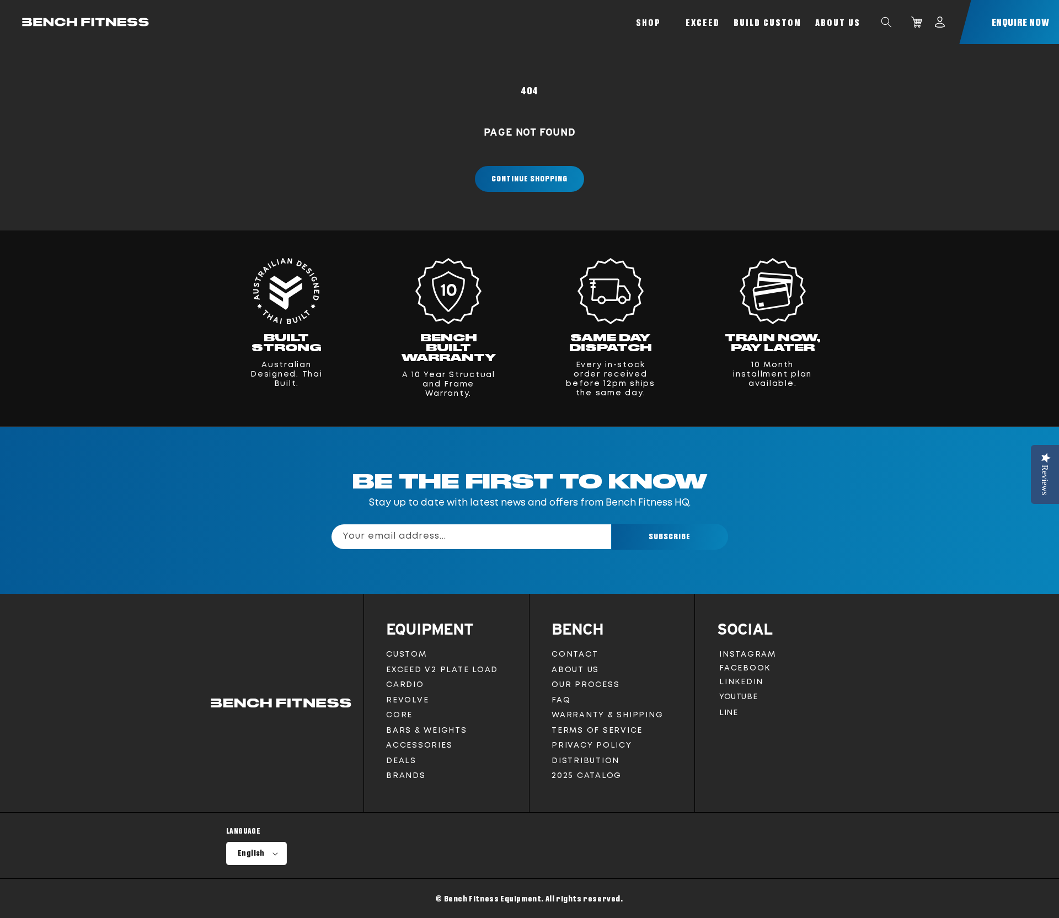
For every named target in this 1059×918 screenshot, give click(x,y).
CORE (399, 715)
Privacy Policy (592, 745)
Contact (575, 654)
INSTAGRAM (747, 656)
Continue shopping (529, 178)
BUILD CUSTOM (767, 22)
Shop (648, 22)
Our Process (585, 684)
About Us (837, 22)
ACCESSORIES (419, 745)
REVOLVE (407, 700)
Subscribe (670, 536)
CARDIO (405, 684)
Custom (406, 654)
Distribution (585, 761)
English (251, 853)
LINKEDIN (743, 684)
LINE (728, 715)
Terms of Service (597, 730)
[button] (886, 22)
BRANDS (406, 775)
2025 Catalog (587, 775)
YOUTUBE (738, 699)
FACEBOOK (745, 670)
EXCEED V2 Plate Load (442, 670)
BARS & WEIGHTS (426, 730)
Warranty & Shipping (607, 715)
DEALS (401, 761)
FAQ (561, 700)
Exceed (703, 22)
